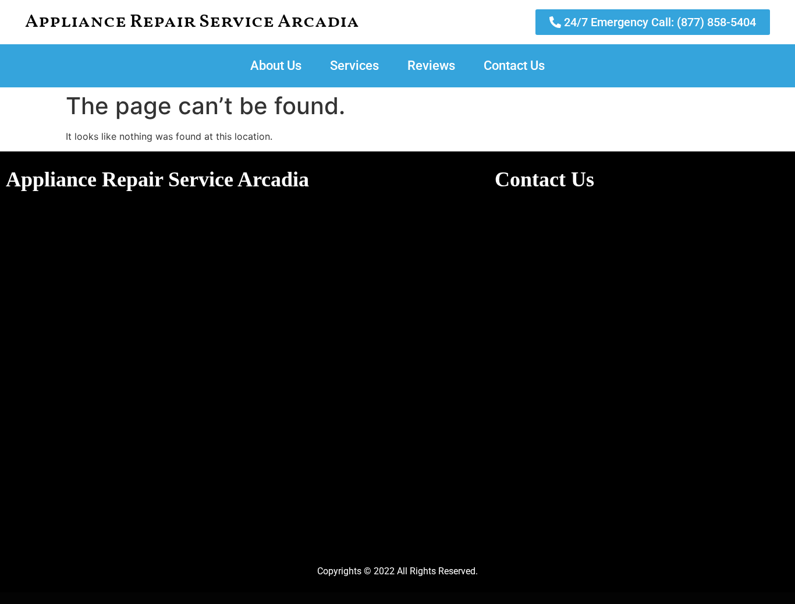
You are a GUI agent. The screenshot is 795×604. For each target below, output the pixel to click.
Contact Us (514, 65)
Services (354, 65)
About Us (275, 65)
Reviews (431, 65)
